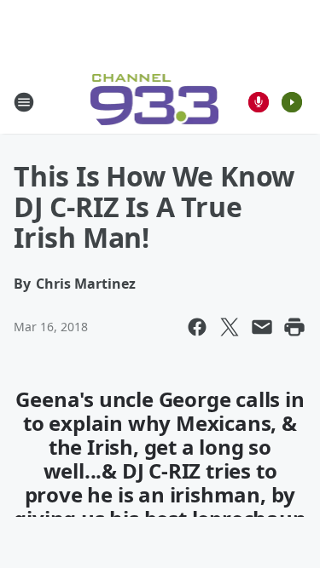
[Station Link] (154, 101)
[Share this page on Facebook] (197, 327)
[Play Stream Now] (292, 102)
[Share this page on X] (229, 327)
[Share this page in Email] (262, 327)
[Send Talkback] (258, 102)
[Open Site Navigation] (24, 102)
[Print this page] (294, 327)
